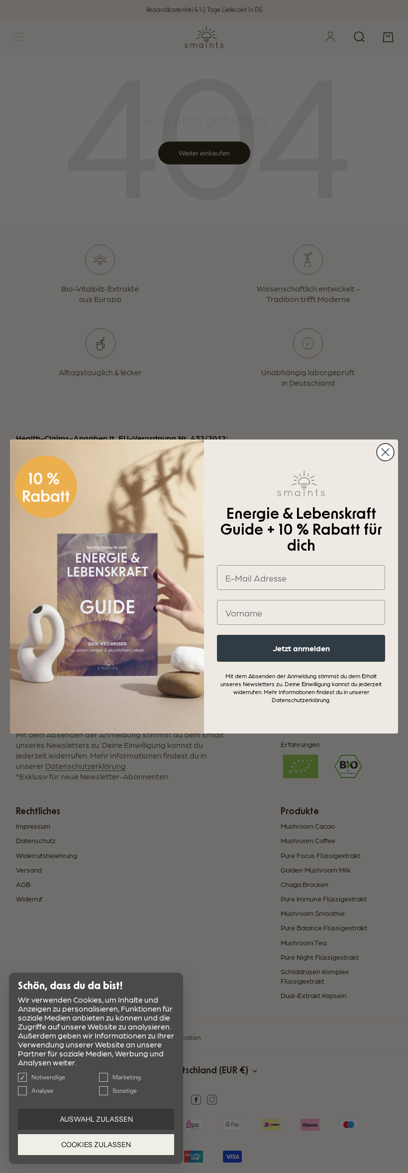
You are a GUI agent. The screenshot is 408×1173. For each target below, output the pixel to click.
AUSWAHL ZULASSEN (96, 1119)
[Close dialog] (385, 452)
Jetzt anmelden (301, 648)
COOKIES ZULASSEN (96, 1144)
